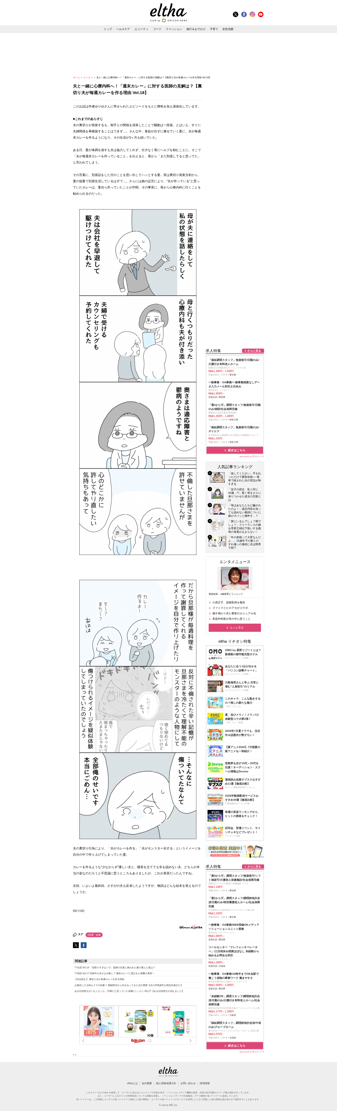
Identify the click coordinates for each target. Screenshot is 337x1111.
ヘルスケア (123, 29)
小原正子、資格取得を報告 (228, 602)
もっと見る (237, 627)
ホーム (77, 77)
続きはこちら (237, 450)
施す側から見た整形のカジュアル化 (234, 613)
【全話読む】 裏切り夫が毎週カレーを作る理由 (99, 979)
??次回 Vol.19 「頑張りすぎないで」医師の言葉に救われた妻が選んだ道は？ (114, 967)
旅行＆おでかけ (196, 29)
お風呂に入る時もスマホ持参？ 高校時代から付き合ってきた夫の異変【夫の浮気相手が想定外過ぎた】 (128, 985)
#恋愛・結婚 (94, 934)
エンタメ (88, 77)
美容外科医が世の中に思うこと (231, 618)
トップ (108, 29)
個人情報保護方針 (166, 1083)
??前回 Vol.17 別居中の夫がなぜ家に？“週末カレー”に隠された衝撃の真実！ (114, 973)
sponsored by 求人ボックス (251, 456)
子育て (214, 29)
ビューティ (141, 29)
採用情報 (205, 1083)
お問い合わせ (188, 1083)
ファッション (174, 29)
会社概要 (147, 1083)
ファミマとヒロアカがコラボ (230, 607)
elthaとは (132, 1083)
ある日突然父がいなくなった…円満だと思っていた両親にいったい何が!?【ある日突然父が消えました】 (129, 991)
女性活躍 (227, 29)
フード (157, 29)
